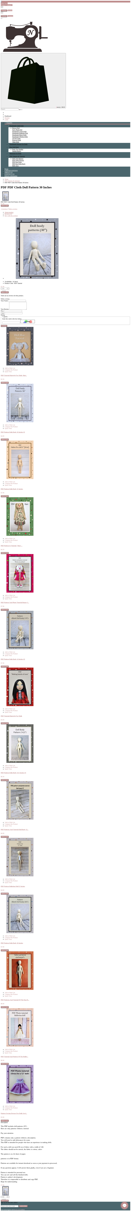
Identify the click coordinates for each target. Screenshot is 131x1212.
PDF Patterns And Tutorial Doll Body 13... (14, 829)
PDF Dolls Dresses (18, 160)
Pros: (2, 311)
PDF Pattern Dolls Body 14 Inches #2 (13, 659)
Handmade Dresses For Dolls (18, 144)
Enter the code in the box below (12, 319)
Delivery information (11, 176)
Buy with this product (11, 216)
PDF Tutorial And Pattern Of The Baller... (14, 1056)
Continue (4, 10)
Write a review (13, 209)
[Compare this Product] (5, 1199)
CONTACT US (9, 174)
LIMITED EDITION (11, 170)
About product (9, 212)
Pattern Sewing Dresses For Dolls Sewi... (14, 1113)
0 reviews (4, 209)
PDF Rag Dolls (17, 162)
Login (6, 119)
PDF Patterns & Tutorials (17, 156)
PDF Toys (15, 165)
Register (7, 118)
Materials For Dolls (15, 153)
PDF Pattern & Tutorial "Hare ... (11, 546)
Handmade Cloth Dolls (17, 126)
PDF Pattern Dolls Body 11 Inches (12, 489)
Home (6, 169)
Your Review (5, 309)
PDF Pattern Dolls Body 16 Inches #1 (13, 432)
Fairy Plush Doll (17, 130)
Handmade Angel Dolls (19, 131)
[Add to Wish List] (3, 1199)
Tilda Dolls (15, 142)
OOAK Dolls (16, 138)
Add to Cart (5, 205)
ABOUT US (8, 172)
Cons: (2, 313)
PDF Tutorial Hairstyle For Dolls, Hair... (14, 375)
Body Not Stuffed (17, 149)
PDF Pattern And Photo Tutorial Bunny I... (15, 602)
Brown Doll (16, 128)
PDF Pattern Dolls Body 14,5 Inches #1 (13, 773)
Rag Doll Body (14, 147)
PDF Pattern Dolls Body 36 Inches (12, 943)
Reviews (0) (8, 214)
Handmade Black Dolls (19, 135)
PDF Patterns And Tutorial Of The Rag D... (15, 1000)
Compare (10, 16)
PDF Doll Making (17, 159)
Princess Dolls (16, 140)
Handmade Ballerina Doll (20, 133)
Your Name (4, 301)
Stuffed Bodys (16, 151)
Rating (3, 315)
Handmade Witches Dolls (20, 137)
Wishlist (10, 10)
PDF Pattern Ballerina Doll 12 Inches (13, 886)
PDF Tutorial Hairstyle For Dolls (11, 716)
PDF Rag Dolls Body (18, 164)
